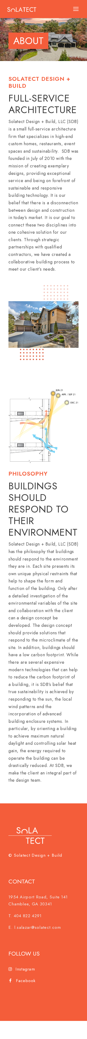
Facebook (26, 981)
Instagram (25, 969)
